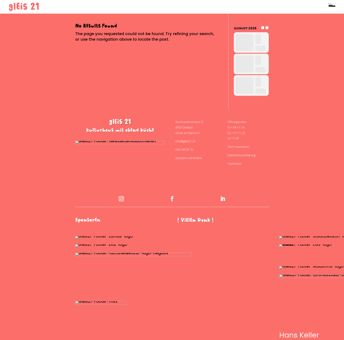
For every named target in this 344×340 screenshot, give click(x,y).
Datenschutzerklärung (241, 155)
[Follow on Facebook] (172, 198)
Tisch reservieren (238, 147)
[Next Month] (267, 28)
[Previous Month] (262, 28)
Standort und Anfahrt (188, 158)
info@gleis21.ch (185, 141)
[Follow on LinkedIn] (223, 198)
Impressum (234, 164)
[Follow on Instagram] (121, 198)
